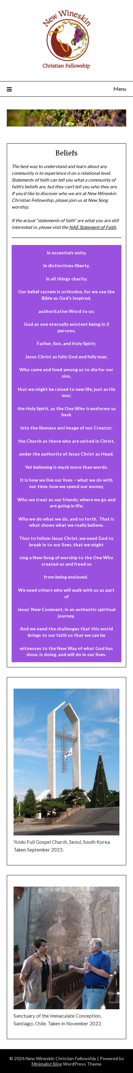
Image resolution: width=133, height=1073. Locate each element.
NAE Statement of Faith (92, 227)
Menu (119, 89)
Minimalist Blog (47, 1064)
